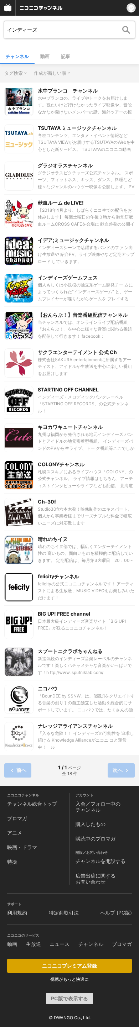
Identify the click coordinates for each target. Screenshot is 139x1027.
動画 (45, 56)
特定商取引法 (64, 913)
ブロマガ (17, 818)
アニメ (14, 832)
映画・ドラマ (22, 847)
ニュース (60, 944)
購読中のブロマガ (95, 839)
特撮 (12, 862)
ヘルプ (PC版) (116, 913)
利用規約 (17, 913)
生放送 (33, 944)
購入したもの (90, 824)
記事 (65, 56)
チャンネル (17, 56)
